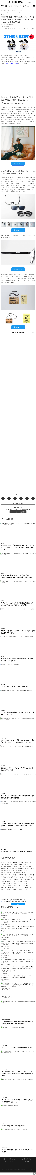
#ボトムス (14, 868)
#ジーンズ (22, 873)
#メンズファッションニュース (9, 871)
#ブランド (31, 875)
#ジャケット (9, 879)
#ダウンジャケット (18, 879)
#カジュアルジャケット (7, 889)
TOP (2, 6)
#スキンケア (26, 883)
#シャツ (9, 868)
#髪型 (19, 868)
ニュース (29, 6)
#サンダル (11, 877)
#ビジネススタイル (6, 881)
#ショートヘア (16, 881)
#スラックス (4, 877)
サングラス (11, 28)
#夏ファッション (26, 862)
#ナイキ (26, 885)
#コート (25, 871)
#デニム (20, 871)
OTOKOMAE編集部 (8, 24)
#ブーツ (20, 883)
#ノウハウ (16, 875)
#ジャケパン (4, 887)
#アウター (3, 868)
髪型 (34, 6)
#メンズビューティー (7, 875)
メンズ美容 (23, 6)
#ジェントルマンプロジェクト (9, 883)
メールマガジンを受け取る (18, 512)
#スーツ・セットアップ (27, 868)
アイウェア (4, 28)
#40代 (9, 887)
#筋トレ (26, 875)
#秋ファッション (5, 864)
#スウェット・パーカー (18, 887)
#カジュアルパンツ (29, 879)
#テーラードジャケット (7, 873)
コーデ (10, 6)
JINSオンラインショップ (11, 63)
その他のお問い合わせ (27, 1159)
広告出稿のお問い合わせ (9, 1159)
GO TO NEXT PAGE (23, 332)
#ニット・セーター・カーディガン (23, 877)
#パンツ (16, 873)
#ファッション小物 (6, 885)
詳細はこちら (18, 163)
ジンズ (16, 28)
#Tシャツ (22, 866)
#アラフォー (17, 889)
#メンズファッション (7, 862)
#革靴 (9, 866)
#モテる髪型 (23, 881)
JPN (29, 2)
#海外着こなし (17, 862)
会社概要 (27, 1162)
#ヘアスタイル (16, 866)
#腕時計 (21, 875)
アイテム (15, 6)
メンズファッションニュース (26, 28)
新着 (6, 6)
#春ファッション (15, 864)
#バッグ (3, 879)
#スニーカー (4, 866)
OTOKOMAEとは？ (18, 503)
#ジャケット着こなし (18, 885)
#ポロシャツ (28, 887)
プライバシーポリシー (9, 1162)
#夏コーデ (28, 866)
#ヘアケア (24, 889)
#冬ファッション (25, 864)
